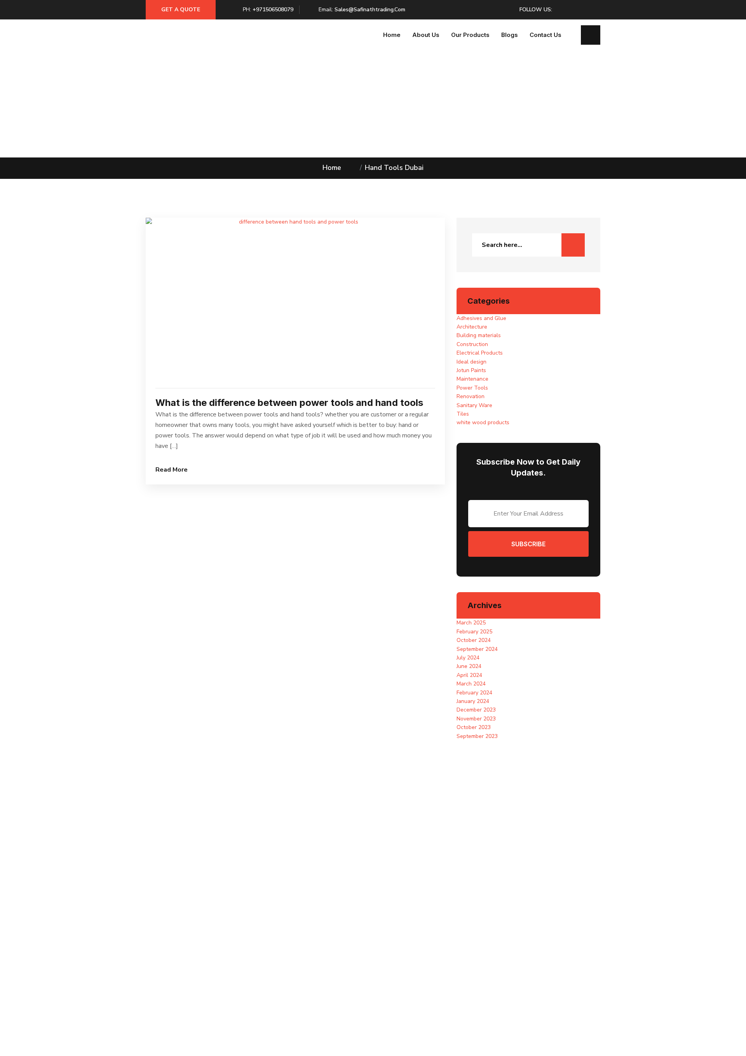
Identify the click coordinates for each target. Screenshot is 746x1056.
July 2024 (468, 657)
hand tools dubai (394, 167)
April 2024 (469, 675)
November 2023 (476, 718)
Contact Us (545, 34)
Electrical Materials (402, 921)
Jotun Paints (471, 370)
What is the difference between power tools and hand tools (289, 402)
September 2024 (477, 649)
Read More (171, 469)
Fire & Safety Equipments (410, 938)
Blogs (509, 34)
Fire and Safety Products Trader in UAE (311, 930)
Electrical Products (480, 353)
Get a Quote (180, 9)
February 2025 (474, 631)
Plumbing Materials (402, 965)
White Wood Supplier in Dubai (300, 965)
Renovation (471, 396)
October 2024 (474, 640)
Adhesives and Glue (481, 318)
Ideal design (471, 361)
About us (425, 34)
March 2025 (471, 622)
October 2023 (474, 727)
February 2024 (474, 692)
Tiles (463, 414)
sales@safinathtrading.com (370, 9)
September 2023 (477, 736)
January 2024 (473, 701)
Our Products (470, 34)
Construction (472, 344)
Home (392, 34)
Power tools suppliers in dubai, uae (305, 956)
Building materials (479, 335)
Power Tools (472, 388)
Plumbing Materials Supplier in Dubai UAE (314, 947)
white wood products (483, 422)
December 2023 (476, 709)
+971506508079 (273, 9)
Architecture (472, 326)
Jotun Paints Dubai (401, 947)
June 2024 (469, 666)
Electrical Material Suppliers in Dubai (308, 921)
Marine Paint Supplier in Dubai (299, 938)
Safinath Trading (337, 1037)
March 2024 (471, 683)
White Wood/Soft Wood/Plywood (420, 930)
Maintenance (472, 379)
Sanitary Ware (474, 405)
